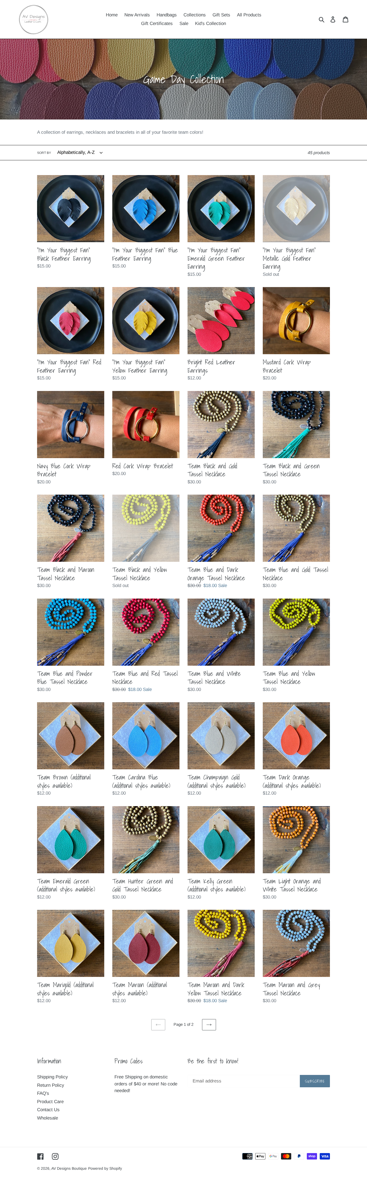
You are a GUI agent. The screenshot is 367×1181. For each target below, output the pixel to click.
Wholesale (47, 1118)
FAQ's (43, 1093)
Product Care (50, 1101)
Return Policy (50, 1085)
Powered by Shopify (105, 1168)
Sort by (44, 153)
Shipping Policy (52, 1076)
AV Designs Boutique (69, 1168)
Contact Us (48, 1109)
